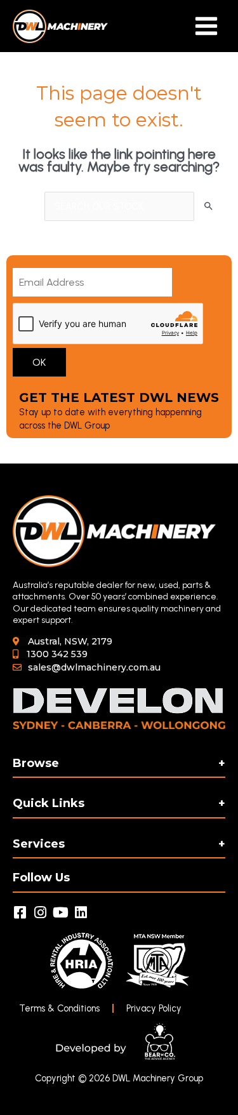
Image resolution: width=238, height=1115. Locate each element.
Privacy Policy (154, 1008)
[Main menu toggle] (206, 26)
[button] (62, 641)
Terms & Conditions (59, 1008)
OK (39, 362)
